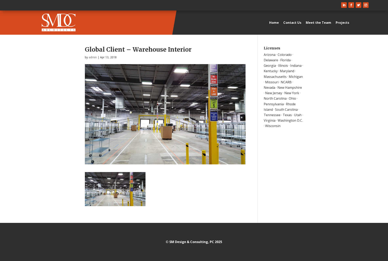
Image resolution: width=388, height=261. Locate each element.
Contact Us (292, 22)
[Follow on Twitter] (358, 5)
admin (93, 57)
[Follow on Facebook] (351, 5)
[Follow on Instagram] (366, 5)
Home (274, 22)
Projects (342, 22)
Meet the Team (318, 22)
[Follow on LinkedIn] (344, 5)
